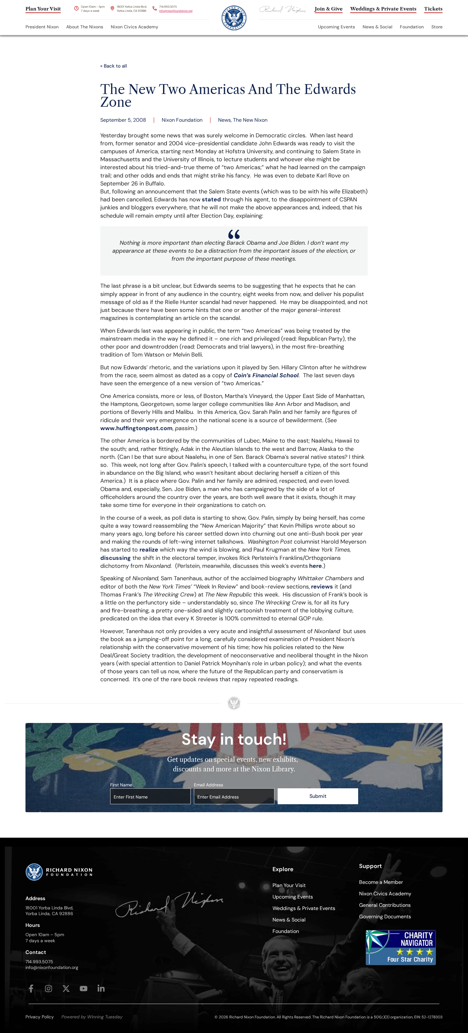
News (224, 120)
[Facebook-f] (31, 988)
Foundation (412, 27)
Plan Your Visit (289, 885)
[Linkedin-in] (101, 988)
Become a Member (381, 882)
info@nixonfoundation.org (176, 11)
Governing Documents (385, 916)
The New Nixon (250, 120)
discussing (115, 558)
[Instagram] (48, 988)
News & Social (377, 27)
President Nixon (42, 27)
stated (211, 199)
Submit (317, 796)
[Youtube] (83, 988)
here (315, 566)
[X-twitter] (66, 988)
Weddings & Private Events (304, 908)
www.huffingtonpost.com (136, 428)
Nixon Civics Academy (134, 27)
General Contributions (385, 905)
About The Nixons (84, 27)
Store (437, 27)
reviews (321, 586)
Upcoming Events (336, 27)
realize (148, 549)
